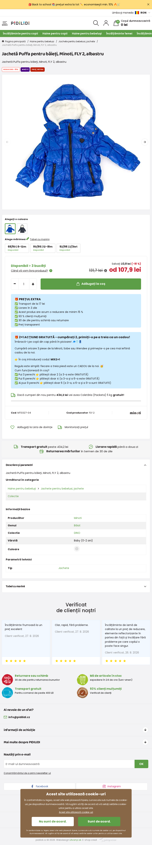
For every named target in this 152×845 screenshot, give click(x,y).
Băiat (77, 525)
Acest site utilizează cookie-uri (76, 812)
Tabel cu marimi (39, 239)
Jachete (63, 568)
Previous (7, 142)
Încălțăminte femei (119, 33)
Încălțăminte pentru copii (20, 33)
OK (141, 764)
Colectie (13, 496)
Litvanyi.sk (75, 839)
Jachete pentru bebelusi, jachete (76, 41)
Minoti (78, 518)
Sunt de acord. (99, 821)
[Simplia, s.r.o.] (108, 839)
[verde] (22, 228)
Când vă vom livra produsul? (29, 270)
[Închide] (148, 4)
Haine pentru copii (54, 33)
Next (144, 142)
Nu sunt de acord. (53, 821)
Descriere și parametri (19, 465)
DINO (77, 533)
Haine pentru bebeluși (87, 33)
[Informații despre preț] (105, 270)
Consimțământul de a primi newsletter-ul (27, 773)
